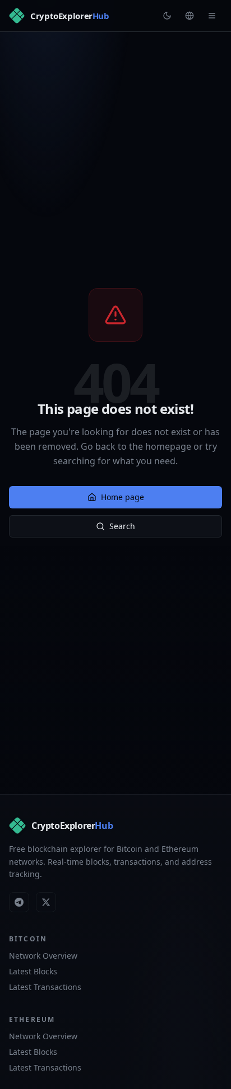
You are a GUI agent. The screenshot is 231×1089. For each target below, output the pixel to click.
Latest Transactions (45, 987)
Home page (122, 497)
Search (122, 526)
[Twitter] (46, 902)
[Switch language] (189, 16)
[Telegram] (19, 902)
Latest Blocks (33, 971)
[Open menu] (212, 16)
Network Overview (43, 955)
